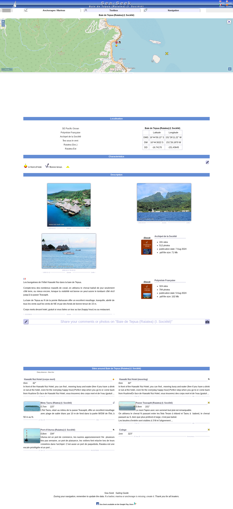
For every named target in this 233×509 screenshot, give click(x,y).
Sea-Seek (116, 3)
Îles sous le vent (70, 140)
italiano (222, 7)
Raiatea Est (70, 149)
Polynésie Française (70, 132)
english (222, 3)
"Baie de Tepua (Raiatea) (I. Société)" (116, 322)
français (229, 3)
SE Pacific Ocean (70, 128)
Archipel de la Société (70, 136)
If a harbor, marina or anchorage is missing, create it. (130, 496)
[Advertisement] (116, 94)
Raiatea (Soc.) (70, 145)
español (229, 7)
